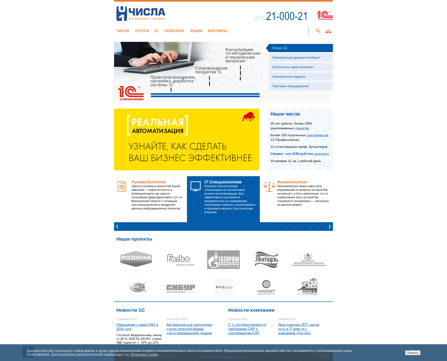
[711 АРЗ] (137, 287)
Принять (413, 352)
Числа (122, 31)
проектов (302, 128)
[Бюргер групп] (223, 287)
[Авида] (223, 260)
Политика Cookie (144, 354)
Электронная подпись (289, 76)
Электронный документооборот (296, 57)
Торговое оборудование (290, 86)
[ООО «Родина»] (137, 260)
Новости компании (251, 310)
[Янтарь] (266, 260)
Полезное (174, 31)
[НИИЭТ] (266, 287)
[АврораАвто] (309, 260)
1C (156, 31)
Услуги (142, 31)
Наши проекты (134, 239)
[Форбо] (180, 260)
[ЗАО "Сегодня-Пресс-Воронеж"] (309, 287)
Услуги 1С (279, 48)
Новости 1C (130, 310)
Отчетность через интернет (293, 67)
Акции (196, 31)
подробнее (321, 154)
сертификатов (317, 135)
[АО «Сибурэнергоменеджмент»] (180, 287)
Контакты (217, 31)
